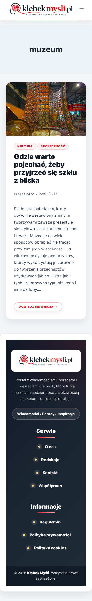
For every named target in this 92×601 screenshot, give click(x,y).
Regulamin (50, 522)
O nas (50, 446)
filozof (29, 194)
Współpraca (50, 485)
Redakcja (50, 459)
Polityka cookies (50, 547)
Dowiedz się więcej (38, 308)
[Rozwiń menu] (81, 9)
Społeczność (53, 146)
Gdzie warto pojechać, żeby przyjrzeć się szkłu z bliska (45, 168)
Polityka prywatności (50, 535)
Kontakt (50, 472)
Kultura (25, 146)
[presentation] (46, 109)
